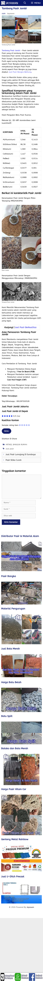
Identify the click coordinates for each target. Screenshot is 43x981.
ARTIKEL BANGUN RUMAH (16, 444)
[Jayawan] (10, 3)
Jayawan (30, 907)
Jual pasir (10, 449)
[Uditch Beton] (21, 892)
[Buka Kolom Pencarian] (24, 3)
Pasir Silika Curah (13, 460)
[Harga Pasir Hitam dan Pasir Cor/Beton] (21, 815)
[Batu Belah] (21, 700)
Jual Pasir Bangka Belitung (20, 72)
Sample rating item (10, 425)
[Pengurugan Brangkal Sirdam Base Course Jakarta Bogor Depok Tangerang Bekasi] (21, 629)
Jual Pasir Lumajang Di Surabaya (21, 454)
